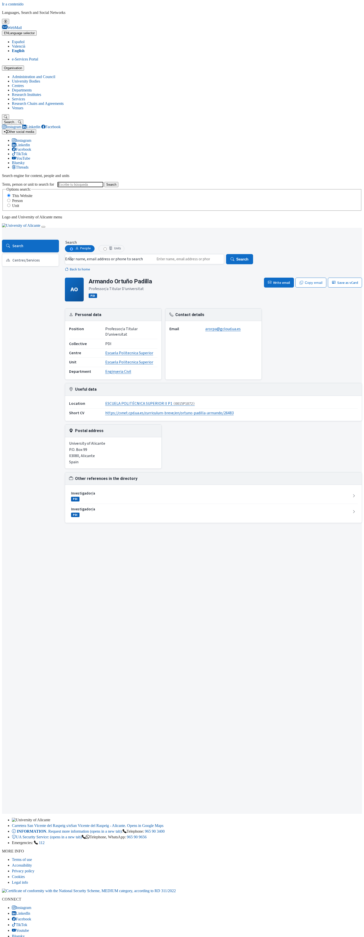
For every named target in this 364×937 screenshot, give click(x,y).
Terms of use (22, 859)
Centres (18, 86)
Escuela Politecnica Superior (129, 353)
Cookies (18, 877)
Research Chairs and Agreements (38, 103)
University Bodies (26, 81)
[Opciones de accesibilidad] (5, 21)
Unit (15, 206)
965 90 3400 (155, 831)
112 (42, 843)
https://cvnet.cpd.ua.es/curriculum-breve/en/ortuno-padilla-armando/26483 (169, 413)
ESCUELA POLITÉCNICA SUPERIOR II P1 (150, 403)
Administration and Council (33, 77)
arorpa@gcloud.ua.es (223, 329)
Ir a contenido (13, 4)
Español (18, 42)
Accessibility (22, 865)
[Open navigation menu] (43, 227)
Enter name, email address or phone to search (104, 259)
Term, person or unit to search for (28, 184)
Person (17, 201)
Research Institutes (26, 94)
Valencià (18, 46)
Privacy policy (23, 871)
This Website (22, 196)
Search (111, 184)
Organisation (13, 68)
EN (19, 33)
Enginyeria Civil (118, 371)
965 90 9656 (137, 837)
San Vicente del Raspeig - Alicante (87, 825)
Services (18, 99)
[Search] (5, 116)
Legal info (20, 882)
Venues (17, 108)
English (18, 51)
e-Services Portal (25, 59)
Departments (22, 90)
